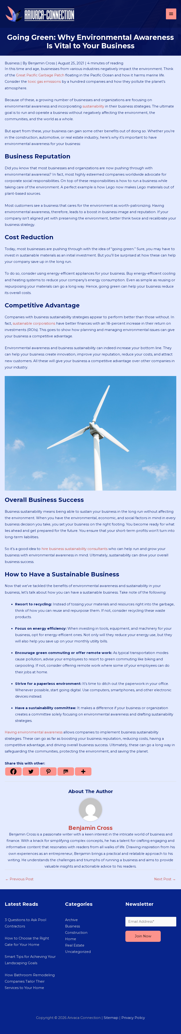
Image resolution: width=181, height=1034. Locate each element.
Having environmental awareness (33, 732)
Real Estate (74, 945)
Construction (76, 933)
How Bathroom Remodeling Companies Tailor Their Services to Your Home (30, 981)
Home (70, 939)
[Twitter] (31, 771)
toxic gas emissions (44, 81)
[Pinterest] (48, 771)
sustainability (93, 106)
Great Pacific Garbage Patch (40, 75)
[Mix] (66, 771)
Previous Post (19, 879)
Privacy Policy (133, 1018)
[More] (83, 771)
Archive (71, 920)
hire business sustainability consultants (74, 549)
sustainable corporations (34, 323)
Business (12, 63)
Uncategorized (78, 952)
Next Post (165, 879)
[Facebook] (13, 771)
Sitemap (111, 1018)
